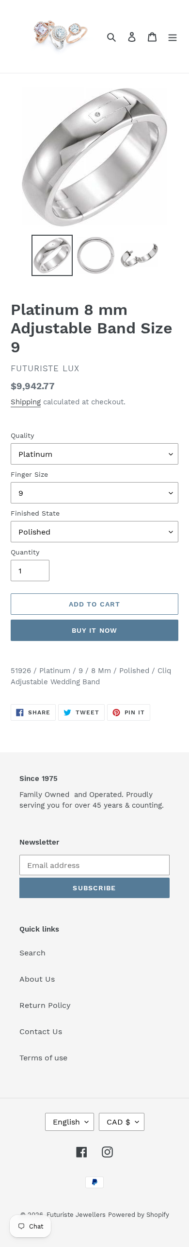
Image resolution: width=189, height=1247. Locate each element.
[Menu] (172, 36)
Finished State (35, 513)
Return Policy (45, 1005)
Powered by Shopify (138, 1214)
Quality (22, 435)
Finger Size (29, 474)
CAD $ (118, 1121)
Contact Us (40, 1031)
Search (32, 952)
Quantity (25, 552)
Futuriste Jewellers (76, 1214)
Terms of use (43, 1057)
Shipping (26, 402)
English (66, 1121)
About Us (37, 979)
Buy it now (94, 630)
